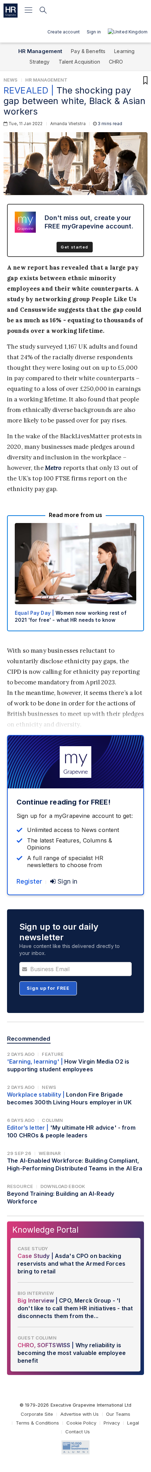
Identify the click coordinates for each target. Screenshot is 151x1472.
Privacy (112, 1423)
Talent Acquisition (79, 62)
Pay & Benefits (88, 51)
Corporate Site (37, 1414)
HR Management (40, 51)
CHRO (116, 62)
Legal (133, 1423)
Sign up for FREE (48, 988)
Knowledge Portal (45, 1229)
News (11, 80)
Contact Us (77, 1431)
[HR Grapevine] (10, 10)
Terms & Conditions (37, 1423)
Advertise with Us (79, 1414)
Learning (124, 51)
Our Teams (118, 1414)
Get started (74, 247)
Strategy (39, 62)
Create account (63, 31)
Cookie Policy (81, 1423)
